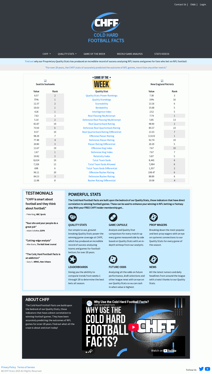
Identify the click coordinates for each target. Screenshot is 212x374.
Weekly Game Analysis (130, 53)
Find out (29, 61)
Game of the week (94, 53)
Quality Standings (101, 99)
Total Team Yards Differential (101, 168)
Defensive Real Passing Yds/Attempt (102, 119)
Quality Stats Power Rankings (101, 95)
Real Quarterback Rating (101, 123)
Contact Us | (181, 4)
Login (203, 4)
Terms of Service (26, 367)
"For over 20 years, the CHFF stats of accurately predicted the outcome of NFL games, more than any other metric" (106, 67)
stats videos (161, 53)
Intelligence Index (101, 111)
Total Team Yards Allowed (101, 164)
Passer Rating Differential (101, 144)
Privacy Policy (8, 367)
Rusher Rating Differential (102, 180)
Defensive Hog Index (102, 152)
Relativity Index (101, 156)
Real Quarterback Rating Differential (101, 131)
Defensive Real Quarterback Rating (101, 127)
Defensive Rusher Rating (102, 176)
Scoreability (101, 103)
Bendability (102, 107)
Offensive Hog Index (101, 148)
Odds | (193, 4)
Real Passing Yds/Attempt (101, 115)
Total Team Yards (101, 160)
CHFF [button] (46, 53)
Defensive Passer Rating (102, 140)
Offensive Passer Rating (101, 135)
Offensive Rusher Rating (101, 172)
